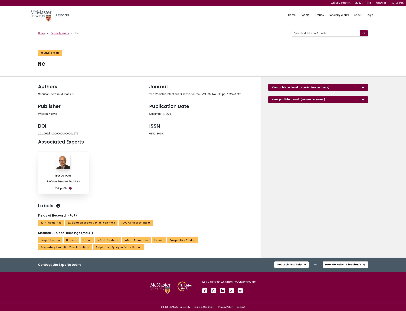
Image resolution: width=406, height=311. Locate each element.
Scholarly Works (339, 15)
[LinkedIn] (222, 290)
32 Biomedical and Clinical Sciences (91, 222)
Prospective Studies (183, 240)
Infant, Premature (136, 240)
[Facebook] (204, 290)
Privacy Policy (225, 306)
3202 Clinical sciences (136, 222)
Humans (71, 240)
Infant (87, 240)
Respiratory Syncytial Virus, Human (119, 247)
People (305, 15)
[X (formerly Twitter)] (231, 290)
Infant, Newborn (108, 240)
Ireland (159, 240)
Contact (241, 306)
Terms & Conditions (204, 306)
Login (370, 15)
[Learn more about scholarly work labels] (58, 205)
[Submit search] (364, 33)
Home (292, 15)
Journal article (50, 52)
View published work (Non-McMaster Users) (300, 87)
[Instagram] (213, 290)
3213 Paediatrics (51, 222)
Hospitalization (50, 240)
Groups (319, 15)
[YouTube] (240, 290)
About (358, 15)
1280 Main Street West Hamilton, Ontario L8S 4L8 (229, 282)
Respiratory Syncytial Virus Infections (65, 247)
